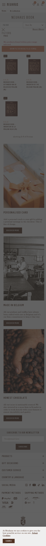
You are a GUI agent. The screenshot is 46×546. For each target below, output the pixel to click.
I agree (9, 541)
